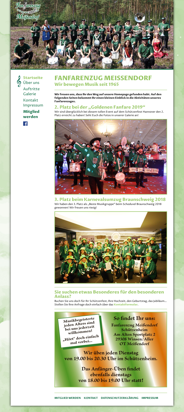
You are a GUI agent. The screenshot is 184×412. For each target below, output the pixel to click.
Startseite (33, 77)
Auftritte (31, 89)
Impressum (33, 105)
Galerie (29, 94)
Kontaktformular (126, 304)
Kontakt (30, 100)
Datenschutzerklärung (119, 398)
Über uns (31, 82)
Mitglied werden (31, 114)
